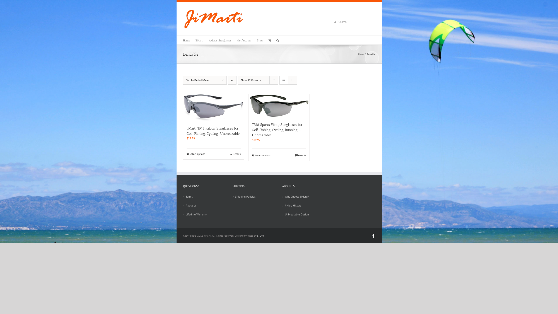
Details (237, 153)
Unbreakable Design (297, 214)
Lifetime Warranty (196, 214)
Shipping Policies (245, 196)
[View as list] (292, 80)
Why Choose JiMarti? (297, 196)
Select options (197, 153)
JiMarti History (293, 205)
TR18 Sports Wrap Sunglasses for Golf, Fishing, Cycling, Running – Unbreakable (277, 130)
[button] (277, 40)
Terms (189, 196)
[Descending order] (232, 80)
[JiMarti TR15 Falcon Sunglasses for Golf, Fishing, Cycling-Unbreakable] (213, 107)
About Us (191, 205)
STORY (260, 235)
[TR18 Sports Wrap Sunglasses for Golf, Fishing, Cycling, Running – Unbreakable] (279, 106)
